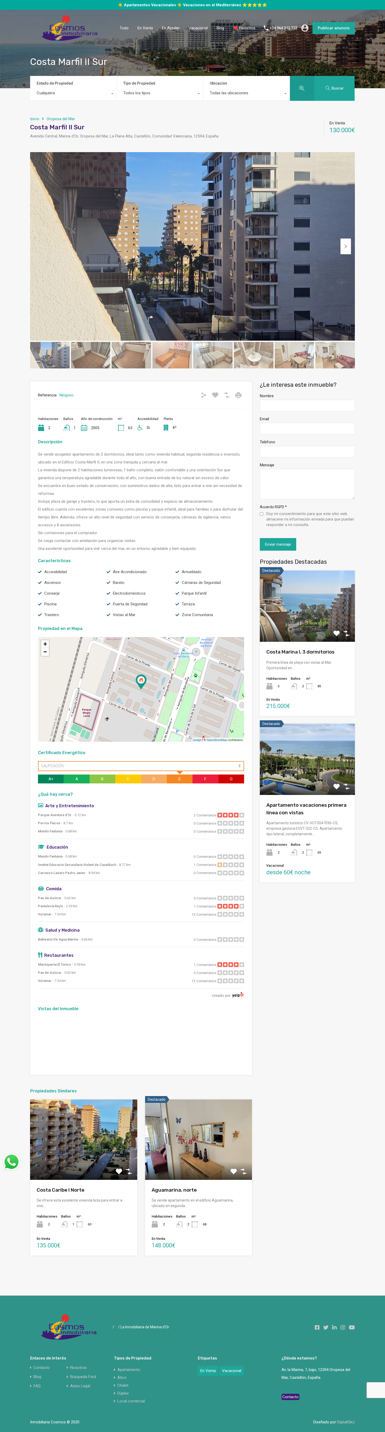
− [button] (45, 660)
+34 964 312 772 (283, 37)
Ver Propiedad (83, 1172)
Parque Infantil (194, 602)
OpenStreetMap (217, 748)
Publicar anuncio (334, 36)
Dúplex (123, 1402)
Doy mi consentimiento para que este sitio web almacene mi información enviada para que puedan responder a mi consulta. (310, 528)
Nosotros (78, 1376)
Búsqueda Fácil (83, 1385)
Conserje (52, 602)
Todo (124, 36)
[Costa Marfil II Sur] (141, 690)
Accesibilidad (55, 580)
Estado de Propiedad (55, 92)
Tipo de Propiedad (139, 92)
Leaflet (197, 748)
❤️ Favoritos (244, 36)
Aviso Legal (80, 1395)
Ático (121, 1386)
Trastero (51, 623)
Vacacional (198, 36)
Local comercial (131, 1409)
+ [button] (45, 652)
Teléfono (267, 450)
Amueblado (191, 580)
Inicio (34, 127)
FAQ (37, 1395)
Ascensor (52, 591)
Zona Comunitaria (197, 623)
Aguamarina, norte (174, 1199)
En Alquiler (171, 36)
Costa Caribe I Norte (60, 1199)
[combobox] (73, 103)
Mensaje (267, 473)
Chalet (122, 1394)
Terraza (188, 612)
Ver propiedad (307, 636)
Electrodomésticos (129, 602)
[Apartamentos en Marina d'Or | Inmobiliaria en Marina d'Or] (69, 47)
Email (264, 427)
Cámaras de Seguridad (201, 591)
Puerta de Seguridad (130, 612)
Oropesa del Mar (61, 127)
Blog (220, 36)
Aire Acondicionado (130, 580)
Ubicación (218, 92)
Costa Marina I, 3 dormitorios (300, 660)
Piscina (50, 612)
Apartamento (128, 1378)
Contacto (42, 1376)
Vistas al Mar (124, 623)
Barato (118, 591)
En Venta (145, 36)
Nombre (267, 404)
